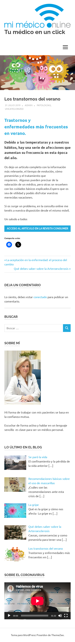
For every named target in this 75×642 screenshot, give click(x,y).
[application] (37, 600)
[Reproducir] (9, 615)
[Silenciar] (60, 615)
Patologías (44, 105)
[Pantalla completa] (66, 615)
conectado (40, 297)
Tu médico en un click (34, 32)
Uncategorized (14, 108)
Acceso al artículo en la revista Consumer (37, 228)
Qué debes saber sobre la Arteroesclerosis (41, 268)
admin (28, 105)
